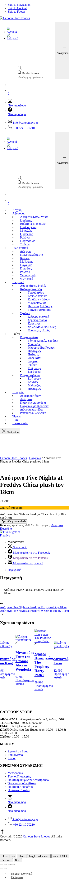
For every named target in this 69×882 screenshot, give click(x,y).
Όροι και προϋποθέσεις (22, 783)
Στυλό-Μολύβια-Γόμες (42, 327)
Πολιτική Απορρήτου (21, 786)
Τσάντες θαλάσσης (39, 309)
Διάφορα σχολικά (38, 316)
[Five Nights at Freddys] (12, 535)
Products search (31, 73)
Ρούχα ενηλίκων (30, 375)
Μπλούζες (34, 344)
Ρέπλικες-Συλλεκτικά (33, 413)
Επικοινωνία (20, 423)
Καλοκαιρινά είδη (31, 289)
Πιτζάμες (33, 354)
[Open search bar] (19, 68)
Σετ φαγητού (27, 275)
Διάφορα (25, 251)
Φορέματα (34, 357)
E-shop (12, 758)
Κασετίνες (34, 323)
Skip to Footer (16, 11)
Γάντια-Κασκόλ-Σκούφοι (43, 340)
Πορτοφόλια (27, 241)
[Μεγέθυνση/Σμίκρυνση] (1, 864)
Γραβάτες (26, 220)
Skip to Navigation (19, 4)
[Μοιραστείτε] (9, 864)
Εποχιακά (18, 282)
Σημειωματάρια (37, 320)
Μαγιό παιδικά (37, 302)
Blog (15, 419)
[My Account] (38, 84)
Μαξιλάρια (26, 261)
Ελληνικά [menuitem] (17, 877)
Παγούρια (26, 265)
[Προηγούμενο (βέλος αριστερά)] (1, 868)
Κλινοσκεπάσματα (31, 254)
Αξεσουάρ (18, 213)
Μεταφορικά (15, 773)
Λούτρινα (26, 399)
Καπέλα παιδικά (37, 296)
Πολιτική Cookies (19, 790)
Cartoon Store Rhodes (13, 458)
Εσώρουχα (34, 368)
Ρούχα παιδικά (29, 337)
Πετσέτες (26, 268)
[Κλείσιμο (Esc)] (13, 864)
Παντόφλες (34, 351)
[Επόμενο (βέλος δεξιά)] (5, 868)
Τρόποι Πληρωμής (19, 776)
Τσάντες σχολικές (38, 330)
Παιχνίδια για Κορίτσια (34, 406)
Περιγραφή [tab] (14, 569)
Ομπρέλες (26, 234)
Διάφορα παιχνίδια (31, 409)
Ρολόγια (25, 237)
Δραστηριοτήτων (30, 395)
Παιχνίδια (18, 392)
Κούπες (25, 258)
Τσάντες (25, 244)
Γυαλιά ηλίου (28, 227)
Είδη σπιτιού (20, 247)
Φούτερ (32, 364)
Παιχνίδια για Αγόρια (33, 402)
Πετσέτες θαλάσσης (40, 306)
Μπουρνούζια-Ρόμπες (41, 347)
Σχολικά (25, 313)
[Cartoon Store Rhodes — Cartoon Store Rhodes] (15, 18)
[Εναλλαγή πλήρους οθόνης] (5, 864)
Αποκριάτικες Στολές (33, 285)
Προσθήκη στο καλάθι (14, 521)
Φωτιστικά (26, 278)
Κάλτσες (33, 382)
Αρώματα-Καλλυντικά (34, 216)
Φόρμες (32, 361)
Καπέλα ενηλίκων (39, 299)
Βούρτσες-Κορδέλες (32, 223)
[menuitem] (12, 31)
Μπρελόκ (26, 230)
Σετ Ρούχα (34, 371)
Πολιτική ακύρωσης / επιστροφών (28, 779)
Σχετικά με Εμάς (18, 751)
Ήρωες (16, 416)
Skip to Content (17, 8)
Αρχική (16, 210)
